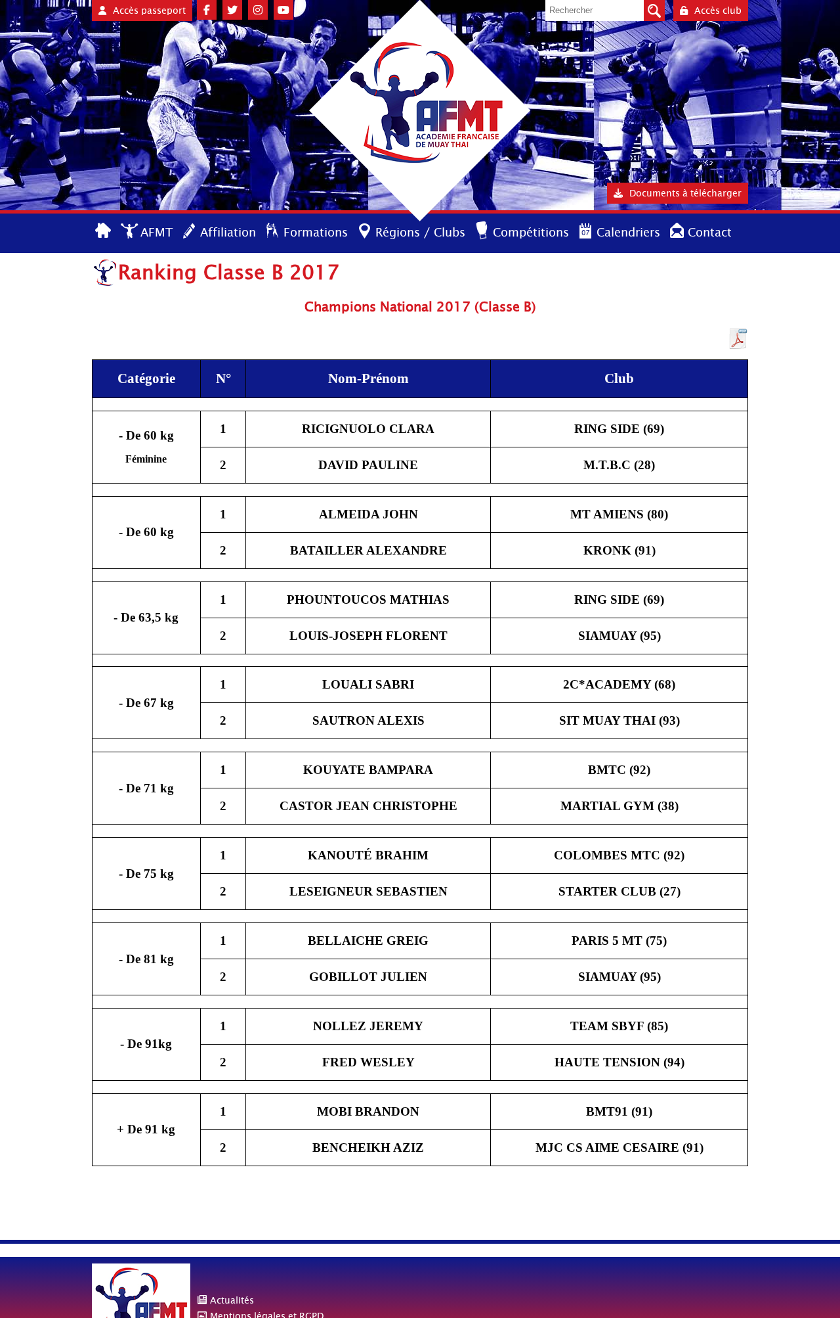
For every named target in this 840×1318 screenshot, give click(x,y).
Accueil (104, 231)
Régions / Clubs (420, 232)
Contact (710, 232)
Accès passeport (149, 10)
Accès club (718, 10)
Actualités (232, 1300)
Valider (654, 10)
